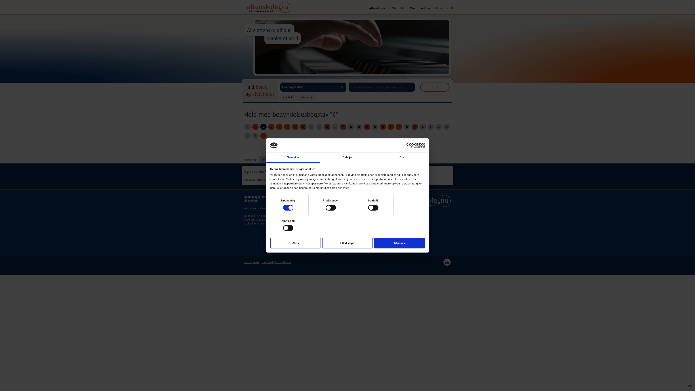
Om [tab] (401, 157)
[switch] (331, 208)
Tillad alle (400, 243)
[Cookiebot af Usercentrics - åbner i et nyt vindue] (409, 145)
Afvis (295, 243)
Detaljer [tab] (348, 157)
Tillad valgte (347, 243)
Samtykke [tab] (293, 157)
